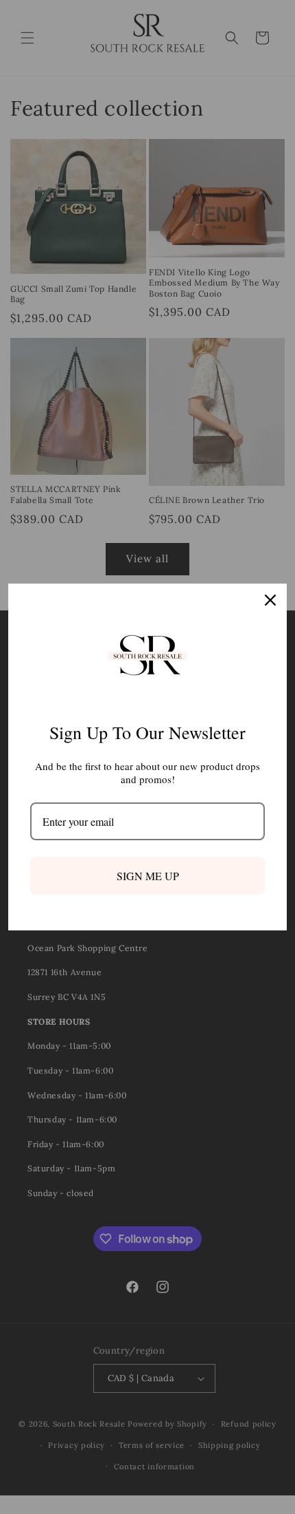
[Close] (270, 600)
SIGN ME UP (148, 875)
